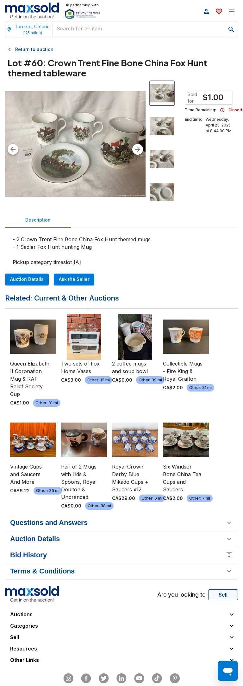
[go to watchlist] (219, 11)
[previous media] (13, 149)
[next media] (137, 149)
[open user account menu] (206, 11)
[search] (231, 29)
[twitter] (103, 678)
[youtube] (139, 678)
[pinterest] (174, 678)
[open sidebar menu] (231, 11)
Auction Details (27, 279)
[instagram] (68, 678)
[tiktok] (157, 678)
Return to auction (34, 49)
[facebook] (86, 678)
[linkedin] (121, 678)
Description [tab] (38, 220)
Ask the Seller (74, 279)
